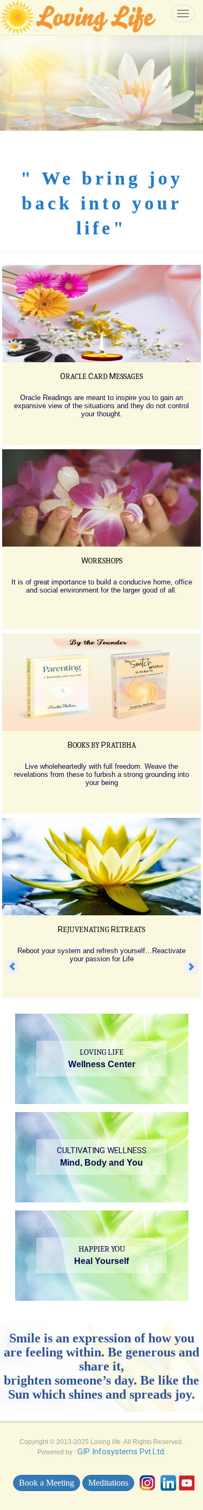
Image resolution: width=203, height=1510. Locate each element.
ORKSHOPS (101, 561)
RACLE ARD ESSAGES (101, 376)
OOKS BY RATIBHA (102, 745)
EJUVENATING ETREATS (101, 929)
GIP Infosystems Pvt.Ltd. (121, 1451)
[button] (12, 966)
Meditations (108, 1482)
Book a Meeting (46, 1482)
